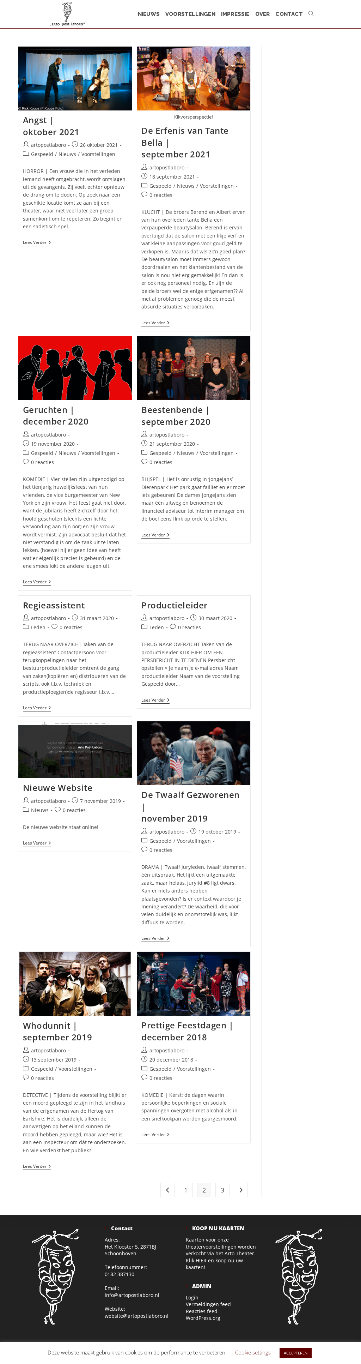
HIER (201, 1260)
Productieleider (174, 605)
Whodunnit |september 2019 (57, 1031)
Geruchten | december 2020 (56, 415)
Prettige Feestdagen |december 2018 (187, 1031)
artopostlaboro (48, 145)
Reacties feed (202, 1311)
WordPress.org (203, 1318)
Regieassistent (54, 605)
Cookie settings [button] (253, 1352)
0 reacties (160, 195)
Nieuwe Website (57, 787)
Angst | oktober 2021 (51, 126)
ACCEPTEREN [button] (295, 1353)
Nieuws (67, 154)
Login (192, 1297)
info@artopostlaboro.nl (132, 1295)
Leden (38, 627)
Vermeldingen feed (208, 1304)
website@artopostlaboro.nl (137, 1315)
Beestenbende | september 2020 (175, 415)
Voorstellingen (98, 154)
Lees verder (37, 243)
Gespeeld (42, 154)
